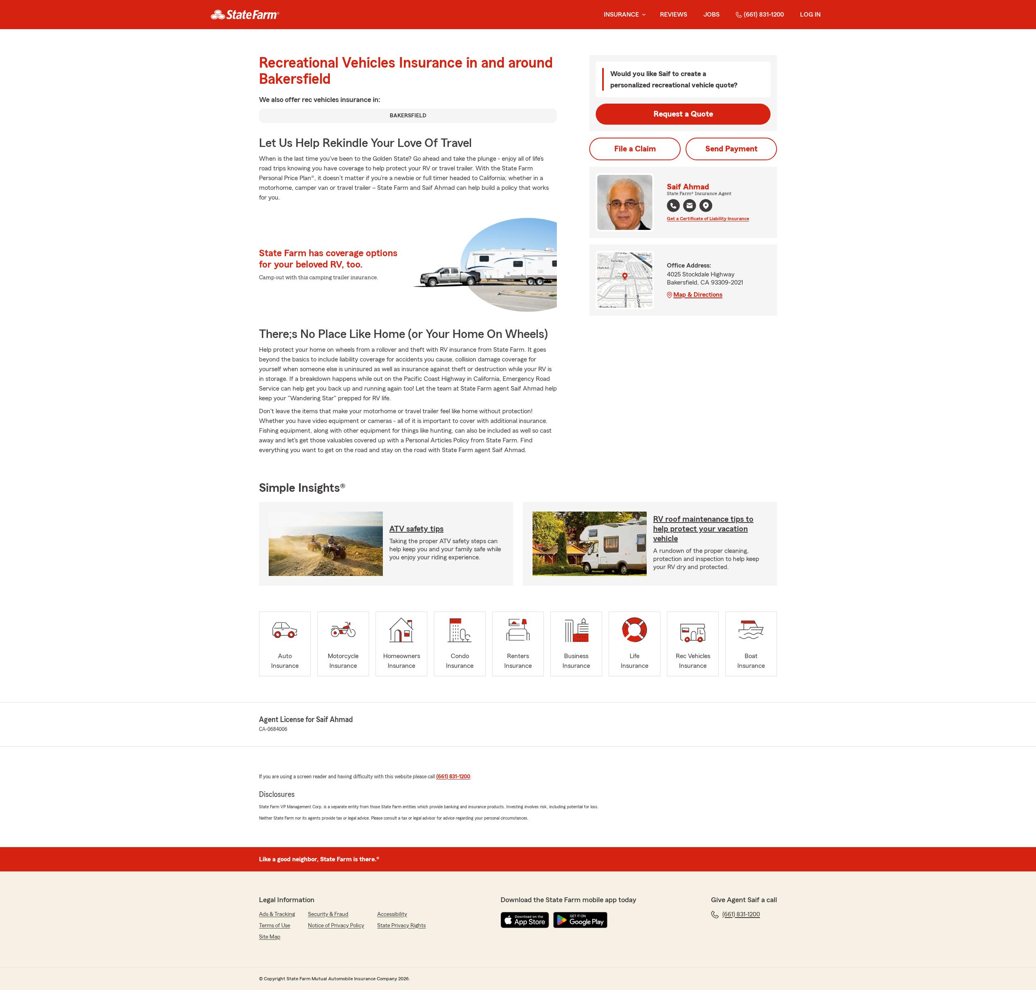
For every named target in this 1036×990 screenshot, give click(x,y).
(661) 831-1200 (764, 14)
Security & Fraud (328, 914)
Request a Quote (683, 114)
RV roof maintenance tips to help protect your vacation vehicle (703, 529)
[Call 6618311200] (673, 205)
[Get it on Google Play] (580, 920)
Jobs (711, 14)
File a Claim (635, 149)
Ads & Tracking (277, 914)
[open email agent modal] (689, 206)
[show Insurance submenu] (642, 15)
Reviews (673, 14)
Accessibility (392, 914)
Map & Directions (697, 294)
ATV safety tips (416, 529)
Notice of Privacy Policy (336, 925)
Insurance (621, 14)
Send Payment (731, 149)
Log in (810, 14)
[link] (245, 14)
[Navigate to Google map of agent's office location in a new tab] (705, 205)
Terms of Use (274, 925)
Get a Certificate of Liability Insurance (708, 218)
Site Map (269, 937)
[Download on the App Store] (525, 920)
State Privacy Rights (401, 925)
